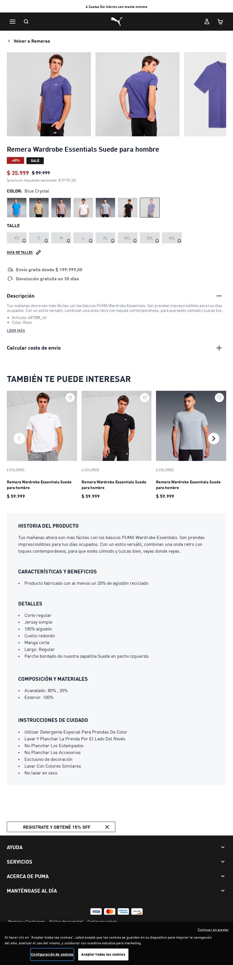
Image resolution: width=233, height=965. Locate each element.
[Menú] (12, 21)
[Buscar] (26, 21)
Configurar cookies (102, 921)
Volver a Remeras (32, 40)
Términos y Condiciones (26, 921)
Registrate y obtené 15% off (56, 827)
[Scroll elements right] (213, 438)
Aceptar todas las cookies (103, 954)
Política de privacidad (66, 921)
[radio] (17, 208)
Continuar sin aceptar (213, 929)
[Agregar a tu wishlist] (70, 397)
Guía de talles (20, 252)
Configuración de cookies (52, 954)
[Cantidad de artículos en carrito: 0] (220, 21)
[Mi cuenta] (207, 21)
